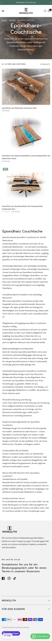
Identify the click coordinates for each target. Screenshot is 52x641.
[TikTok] (16, 578)
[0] (48, 11)
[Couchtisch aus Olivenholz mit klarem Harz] (26, 87)
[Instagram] (10, 578)
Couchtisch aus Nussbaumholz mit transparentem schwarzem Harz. (22, 207)
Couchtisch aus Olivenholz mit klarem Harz (19, 108)
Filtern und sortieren (15, 64)
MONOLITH (9, 600)
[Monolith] (26, 11)
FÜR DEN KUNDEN (13, 609)
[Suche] (45, 11)
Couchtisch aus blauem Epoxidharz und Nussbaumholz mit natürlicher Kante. (26, 157)
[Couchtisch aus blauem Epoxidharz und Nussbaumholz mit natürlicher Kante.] (26, 134)
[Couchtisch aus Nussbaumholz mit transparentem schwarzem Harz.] (26, 185)
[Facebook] (4, 578)
